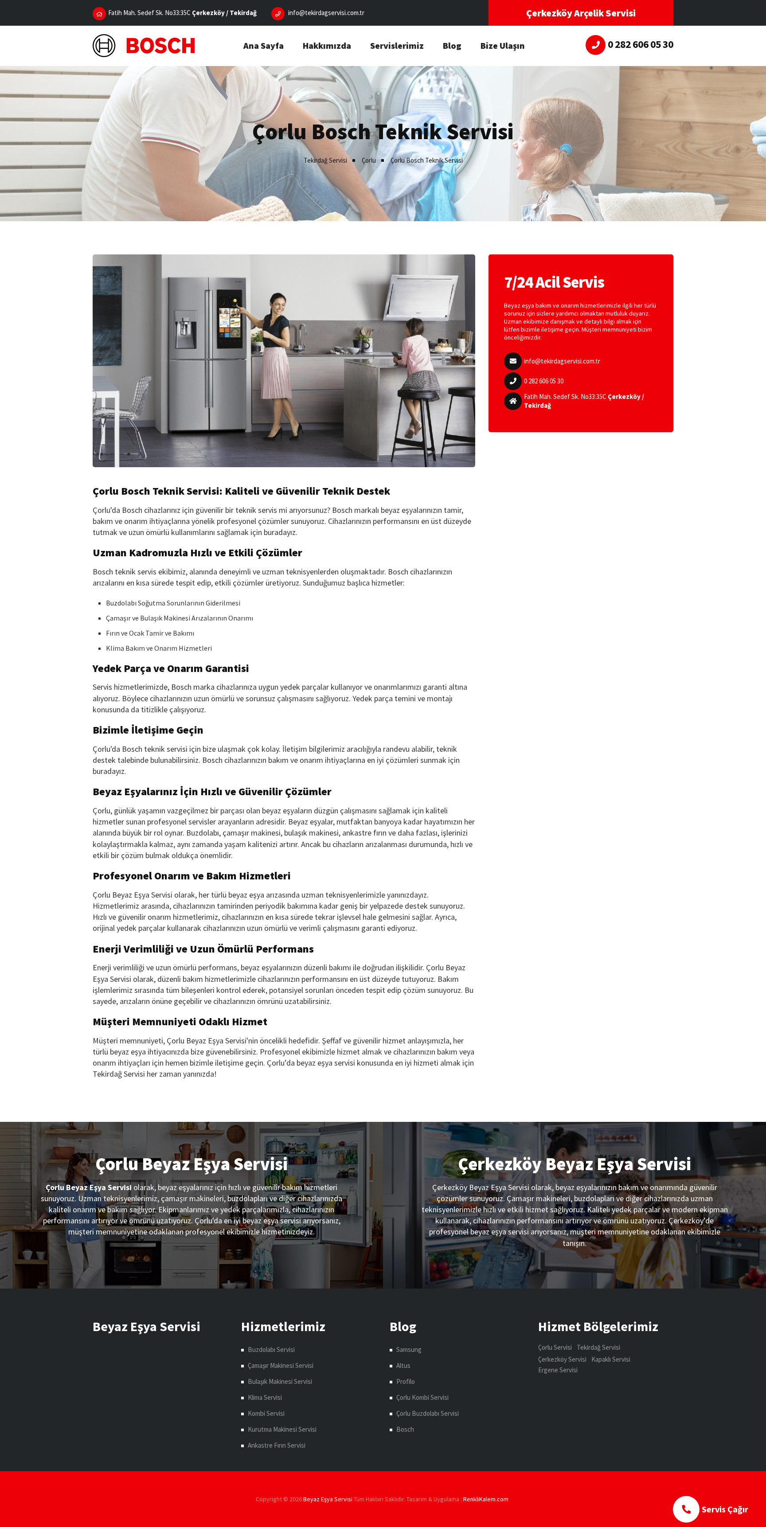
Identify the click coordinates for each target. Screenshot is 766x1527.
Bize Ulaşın (503, 45)
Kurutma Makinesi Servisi (282, 1429)
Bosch (405, 1429)
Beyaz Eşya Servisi (327, 1499)
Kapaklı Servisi (610, 1359)
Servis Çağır (725, 1509)
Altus (403, 1365)
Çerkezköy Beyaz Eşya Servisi (574, 1164)
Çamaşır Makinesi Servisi (280, 1365)
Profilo (405, 1381)
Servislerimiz (397, 45)
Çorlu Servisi (555, 1347)
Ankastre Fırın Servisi (276, 1445)
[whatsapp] (596, 45)
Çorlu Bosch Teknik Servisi (427, 160)
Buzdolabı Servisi (271, 1349)
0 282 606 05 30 (543, 381)
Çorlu (369, 160)
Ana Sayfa (263, 45)
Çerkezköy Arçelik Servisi (581, 13)
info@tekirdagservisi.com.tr (562, 361)
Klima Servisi (265, 1397)
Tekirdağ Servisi (325, 160)
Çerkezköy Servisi (562, 1359)
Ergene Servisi (558, 1370)
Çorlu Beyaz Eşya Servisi (191, 1164)
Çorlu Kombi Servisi (422, 1397)
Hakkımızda (327, 45)
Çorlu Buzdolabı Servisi (427, 1413)
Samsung (409, 1349)
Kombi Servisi (266, 1413)
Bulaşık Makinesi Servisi (280, 1381)
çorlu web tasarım (486, 1499)
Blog (452, 45)
